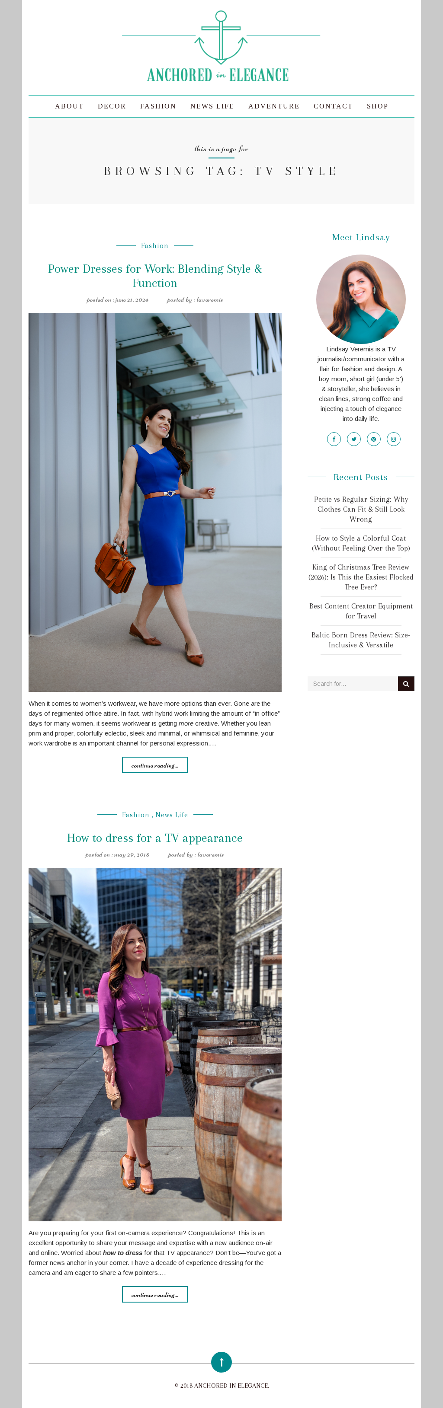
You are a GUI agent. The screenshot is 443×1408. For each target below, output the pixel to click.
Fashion (158, 106)
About (69, 106)
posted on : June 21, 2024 (117, 299)
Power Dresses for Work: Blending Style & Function (155, 275)
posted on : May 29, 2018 (117, 854)
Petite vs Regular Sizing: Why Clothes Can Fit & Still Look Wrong (361, 509)
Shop (377, 106)
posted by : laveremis (195, 299)
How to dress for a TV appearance (155, 838)
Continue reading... (155, 765)
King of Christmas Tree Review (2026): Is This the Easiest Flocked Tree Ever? (361, 577)
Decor (112, 106)
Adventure (274, 106)
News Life (212, 106)
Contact (333, 106)
